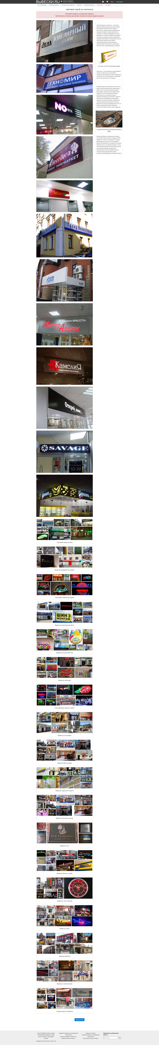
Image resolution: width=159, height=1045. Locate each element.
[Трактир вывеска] (64, 943)
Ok (119, 1037)
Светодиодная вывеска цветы (65, 708)
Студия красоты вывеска (64, 1011)
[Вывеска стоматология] (64, 971)
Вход (112, 2)
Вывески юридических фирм (64, 570)
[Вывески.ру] (48, 2)
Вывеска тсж (64, 846)
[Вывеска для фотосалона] (64, 805)
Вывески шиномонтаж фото (64, 625)
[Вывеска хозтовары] (64, 722)
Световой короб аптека (65, 542)
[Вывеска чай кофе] (64, 667)
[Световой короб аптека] (64, 529)
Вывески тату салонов (64, 901)
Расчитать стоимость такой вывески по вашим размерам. (65, 59)
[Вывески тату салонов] (64, 888)
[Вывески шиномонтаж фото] (64, 612)
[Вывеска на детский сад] (64, 640)
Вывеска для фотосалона (64, 818)
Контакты (108, 5)
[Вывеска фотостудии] (64, 750)
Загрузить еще (79, 1019)
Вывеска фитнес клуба (64, 873)
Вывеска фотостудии (65, 763)
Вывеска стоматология (64, 984)
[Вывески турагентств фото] (64, 778)
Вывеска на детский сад (64, 653)
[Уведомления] (103, 2)
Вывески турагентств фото (65, 791)
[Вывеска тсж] (64, 833)
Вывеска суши (64, 929)
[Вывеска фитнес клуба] (64, 860)
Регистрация (119, 2)
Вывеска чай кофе (64, 680)
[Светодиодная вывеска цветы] (64, 695)
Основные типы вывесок (67, 5)
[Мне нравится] (107, 2)
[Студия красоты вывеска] (64, 998)
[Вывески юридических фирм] (64, 557)
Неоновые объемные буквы (64, 598)
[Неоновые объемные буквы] (64, 584)
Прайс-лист (100, 5)
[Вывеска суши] (64, 916)
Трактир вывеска (64, 956)
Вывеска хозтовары (64, 735)
